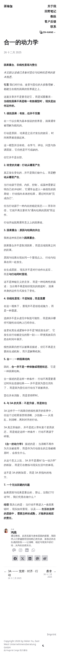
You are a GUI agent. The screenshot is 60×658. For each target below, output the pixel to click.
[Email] (14, 549)
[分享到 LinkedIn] (30, 558)
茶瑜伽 (8, 6)
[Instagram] (20, 549)
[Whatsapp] (33, 549)
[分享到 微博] (45, 558)
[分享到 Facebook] (15, 558)
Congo (16, 650)
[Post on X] (23, 558)
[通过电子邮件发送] (37, 558)
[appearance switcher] (43, 645)
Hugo (8, 650)
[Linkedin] (27, 549)
